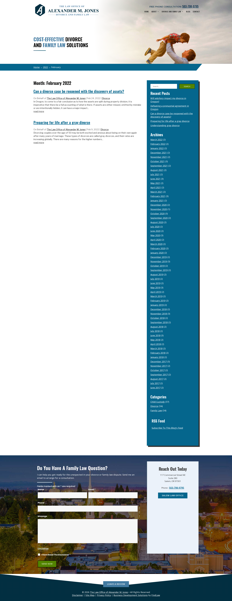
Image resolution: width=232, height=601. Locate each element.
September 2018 (159, 322)
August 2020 (156, 222)
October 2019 (157, 265)
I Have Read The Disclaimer (56, 554)
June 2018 (155, 335)
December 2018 (158, 309)
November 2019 (158, 261)
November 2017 (158, 365)
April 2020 (155, 239)
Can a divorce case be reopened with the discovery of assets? (78, 91)
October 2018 (157, 318)
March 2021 (156, 191)
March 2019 (156, 296)
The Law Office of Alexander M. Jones (66, 98)
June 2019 (155, 283)
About (154, 12)
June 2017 (155, 387)
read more (38, 111)
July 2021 (155, 174)
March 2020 (156, 244)
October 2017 (157, 370)
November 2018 (158, 313)
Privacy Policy (104, 595)
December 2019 (158, 257)
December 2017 (158, 361)
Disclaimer (43, 548)
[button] (229, 583)
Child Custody (157, 401)
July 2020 (155, 226)
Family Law (156, 410)
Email (92, 489)
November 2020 (158, 209)
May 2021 (155, 183)
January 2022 (157, 148)
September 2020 (159, 217)
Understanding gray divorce (165, 125)
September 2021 (159, 165)
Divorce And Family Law (171, 12)
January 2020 (157, 252)
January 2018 (157, 357)
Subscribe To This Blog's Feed (167, 427)
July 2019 (155, 278)
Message (42, 516)
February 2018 (157, 352)
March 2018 (156, 348)
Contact (196, 12)
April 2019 (155, 291)
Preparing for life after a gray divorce (61, 122)
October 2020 (157, 213)
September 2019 (159, 270)
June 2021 (155, 178)
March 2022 (156, 139)
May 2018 (155, 339)
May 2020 (155, 235)
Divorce (106, 98)
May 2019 (155, 287)
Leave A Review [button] (116, 584)
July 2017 (155, 383)
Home (146, 12)
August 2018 (156, 326)
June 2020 (155, 231)
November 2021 (158, 157)
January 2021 (157, 200)
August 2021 (156, 170)
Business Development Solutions (130, 595)
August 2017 (156, 378)
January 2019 (157, 305)
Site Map (90, 595)
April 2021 (155, 187)
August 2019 (156, 274)
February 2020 (157, 248)
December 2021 (158, 152)
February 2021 (157, 196)
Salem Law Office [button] (173, 495)
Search (187, 86)
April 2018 (155, 344)
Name (41, 489)
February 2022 (157, 144)
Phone (41, 502)
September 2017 (159, 374)
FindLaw (155, 595)
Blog (188, 12)
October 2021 (157, 161)
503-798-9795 (190, 6)
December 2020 (158, 204)
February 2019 (157, 300)
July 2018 (155, 331)
